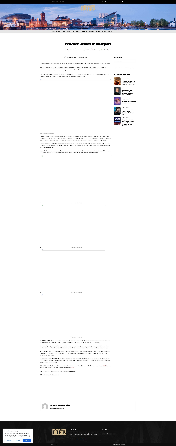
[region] (18, 436)
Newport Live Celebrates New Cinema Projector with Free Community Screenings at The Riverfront (129, 122)
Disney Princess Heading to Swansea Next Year (129, 102)
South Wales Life (71, 57)
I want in (125, 64)
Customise (9, 440)
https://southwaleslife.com (57, 408)
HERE (104, 366)
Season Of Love (49, 396)
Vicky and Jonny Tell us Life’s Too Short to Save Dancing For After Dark (128, 82)
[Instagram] (102, 2)
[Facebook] (101, 2)
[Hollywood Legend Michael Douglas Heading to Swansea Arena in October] (117, 91)
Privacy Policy (130, 68)
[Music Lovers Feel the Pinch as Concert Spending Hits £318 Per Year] (117, 110)
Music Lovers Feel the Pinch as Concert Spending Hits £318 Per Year (128, 112)
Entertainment (88, 39)
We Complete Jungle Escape (104, 396)
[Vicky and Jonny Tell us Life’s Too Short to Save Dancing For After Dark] (117, 81)
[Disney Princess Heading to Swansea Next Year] (117, 101)
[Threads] (114, 434)
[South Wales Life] (65, 57)
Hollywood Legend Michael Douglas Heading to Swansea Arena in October (127, 92)
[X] (104, 2)
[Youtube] (105, 2)
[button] (123, 1)
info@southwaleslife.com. (81, 439)
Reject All (18, 440)
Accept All (27, 440)
